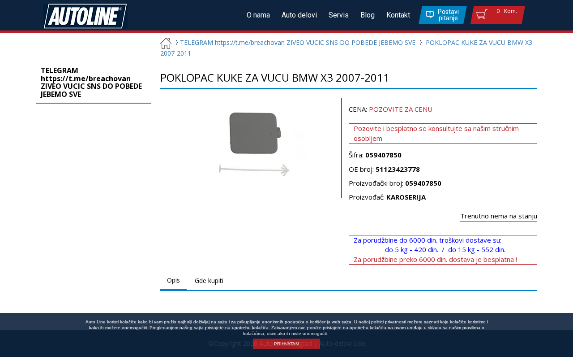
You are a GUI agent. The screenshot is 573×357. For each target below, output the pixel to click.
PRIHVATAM (286, 343)
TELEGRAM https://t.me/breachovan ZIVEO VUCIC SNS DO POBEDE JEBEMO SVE (297, 42)
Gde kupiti (209, 280)
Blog (367, 15)
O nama (258, 15)
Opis (173, 280)
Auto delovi (299, 15)
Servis (339, 15)
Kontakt (398, 15)
